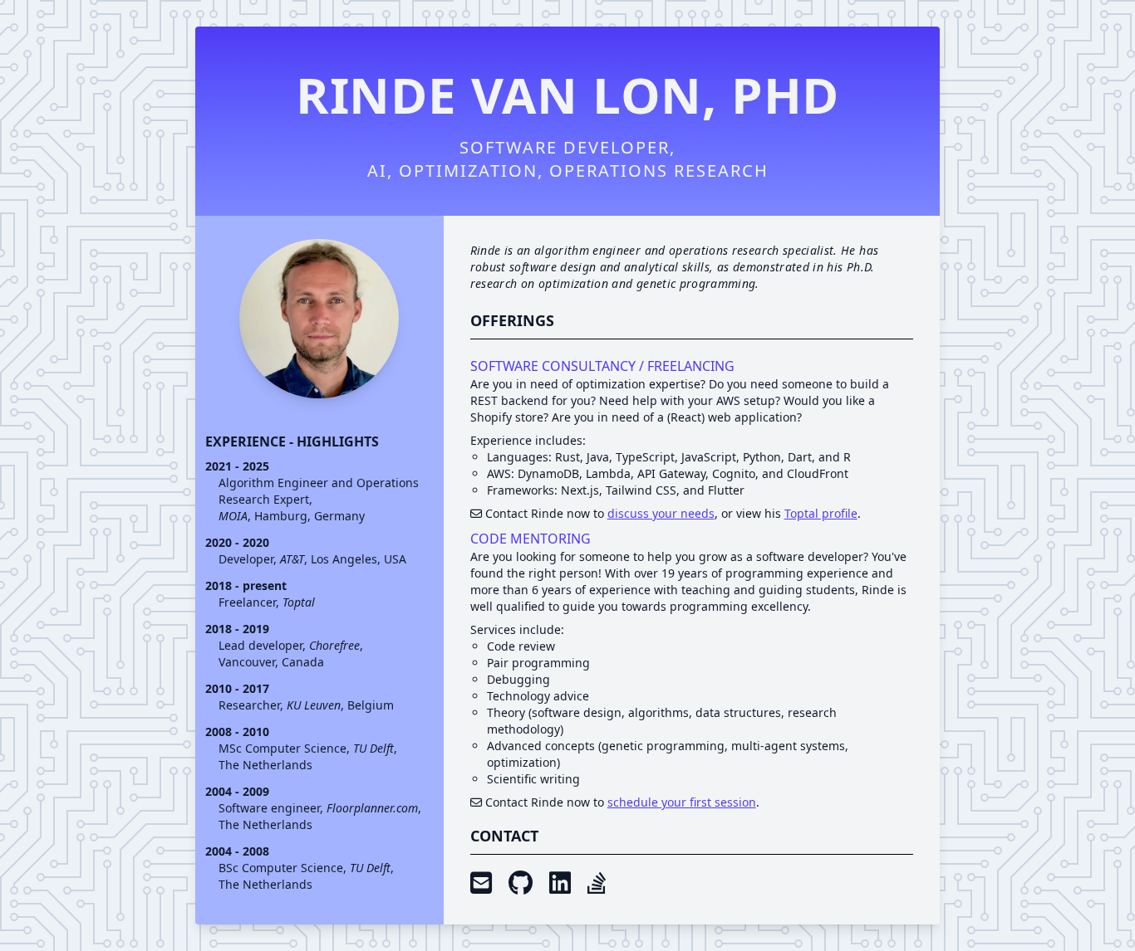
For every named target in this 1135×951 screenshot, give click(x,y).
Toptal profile (820, 513)
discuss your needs (661, 513)
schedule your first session (681, 802)
